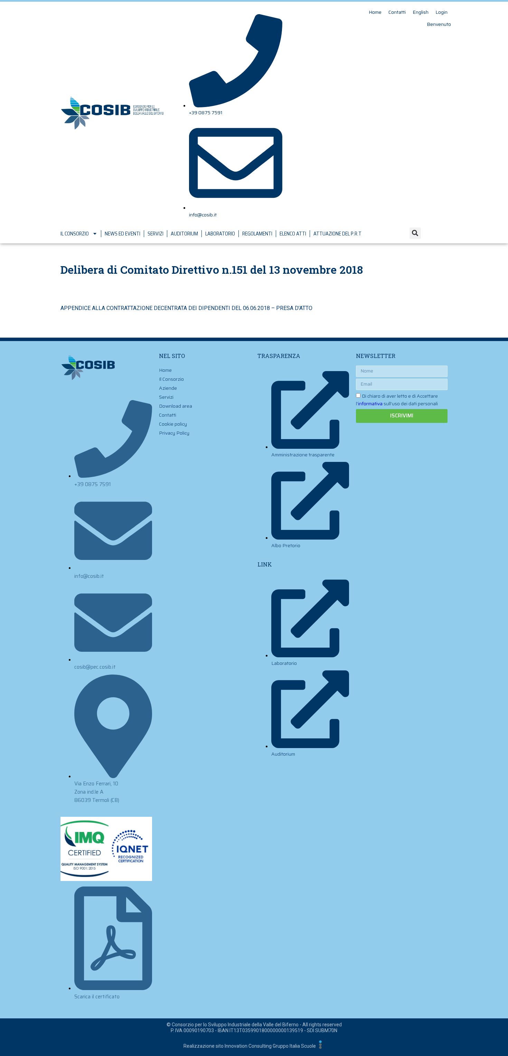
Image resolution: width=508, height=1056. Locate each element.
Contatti (397, 12)
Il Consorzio (74, 234)
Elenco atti (293, 234)
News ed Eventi (122, 234)
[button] (415, 233)
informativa (370, 403)
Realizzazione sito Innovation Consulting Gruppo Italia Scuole (250, 1046)
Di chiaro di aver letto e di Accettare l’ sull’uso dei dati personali (397, 399)
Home (375, 12)
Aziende (168, 388)
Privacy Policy (174, 433)
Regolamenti (257, 234)
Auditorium (184, 234)
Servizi (155, 234)
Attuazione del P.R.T (337, 234)
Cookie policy (173, 424)
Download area (175, 406)
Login (441, 12)
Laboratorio (220, 234)
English (421, 12)
